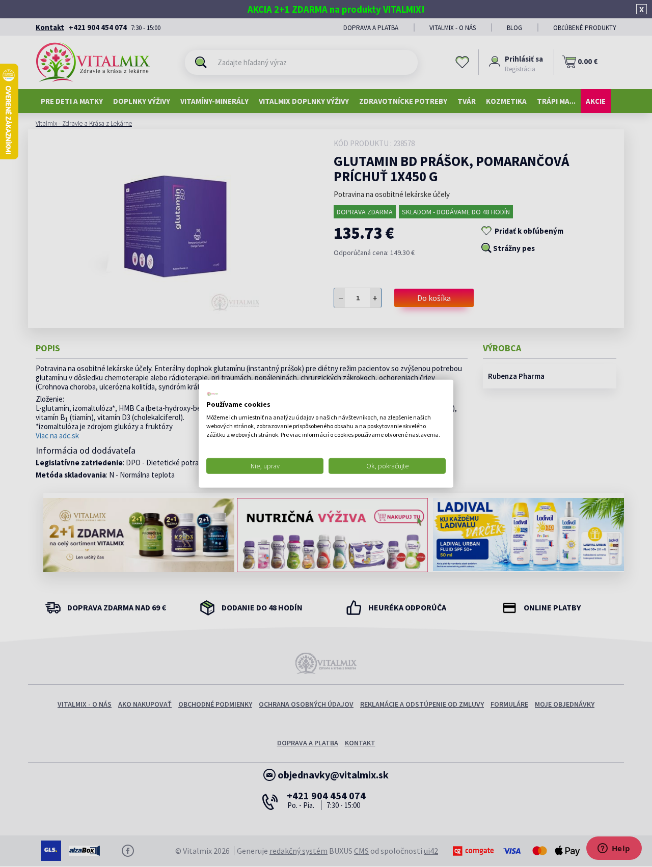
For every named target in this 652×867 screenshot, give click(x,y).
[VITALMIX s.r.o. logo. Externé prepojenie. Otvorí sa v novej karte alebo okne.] (212, 393)
